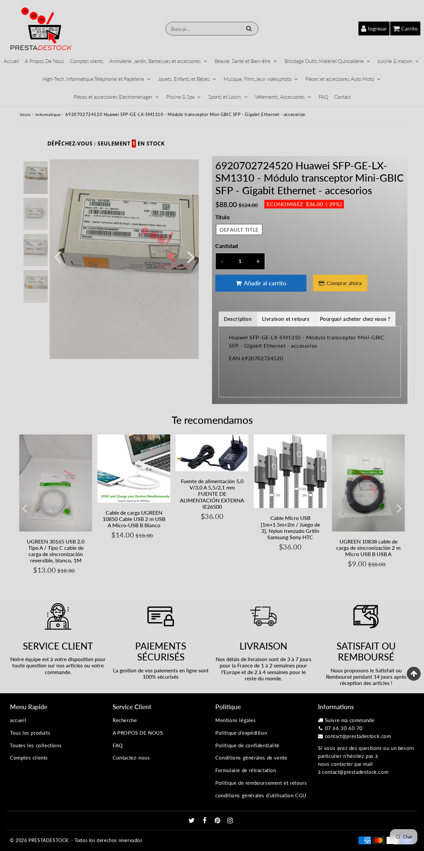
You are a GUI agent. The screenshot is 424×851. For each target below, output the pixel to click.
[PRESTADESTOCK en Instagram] (230, 821)
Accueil (11, 61)
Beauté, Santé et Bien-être (243, 61)
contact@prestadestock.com (358, 736)
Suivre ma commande (350, 720)
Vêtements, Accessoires (280, 97)
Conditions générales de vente (251, 758)
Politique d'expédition (241, 733)
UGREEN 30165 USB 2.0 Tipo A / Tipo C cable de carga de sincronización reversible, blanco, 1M (55, 551)
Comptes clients (86, 61)
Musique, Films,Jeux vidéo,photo (258, 79)
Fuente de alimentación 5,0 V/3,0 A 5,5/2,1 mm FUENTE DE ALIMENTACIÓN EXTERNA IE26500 (212, 494)
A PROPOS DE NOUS (138, 733)
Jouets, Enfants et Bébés (184, 79)
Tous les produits (30, 733)
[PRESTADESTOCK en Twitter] (192, 821)
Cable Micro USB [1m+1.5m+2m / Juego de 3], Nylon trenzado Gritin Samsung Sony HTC (290, 527)
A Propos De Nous (44, 61)
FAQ (323, 97)
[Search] (248, 28)
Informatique (47, 114)
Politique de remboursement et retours (261, 783)
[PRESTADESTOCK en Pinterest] (218, 821)
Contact (342, 97)
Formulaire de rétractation (245, 770)
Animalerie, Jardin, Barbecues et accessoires (155, 61)
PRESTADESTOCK (48, 840)
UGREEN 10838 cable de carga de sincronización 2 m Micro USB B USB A (368, 547)
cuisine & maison (395, 61)
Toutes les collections (36, 745)
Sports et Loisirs (224, 97)
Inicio (25, 114)
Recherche (125, 720)
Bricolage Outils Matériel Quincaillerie (324, 61)
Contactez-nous (131, 758)
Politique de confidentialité (247, 745)
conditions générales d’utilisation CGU (260, 795)
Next (191, 256)
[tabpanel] (36, 177)
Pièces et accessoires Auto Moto (339, 79)
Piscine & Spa (180, 97)
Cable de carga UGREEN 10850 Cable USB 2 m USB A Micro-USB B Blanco (134, 518)
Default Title (239, 229)
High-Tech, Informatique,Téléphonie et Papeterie (93, 79)
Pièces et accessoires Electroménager (113, 97)
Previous (58, 256)
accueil (18, 720)
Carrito (409, 28)
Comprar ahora (344, 283)
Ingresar (377, 28)
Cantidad (226, 246)
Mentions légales (235, 720)
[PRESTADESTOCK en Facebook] (205, 821)
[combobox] (212, 28)
